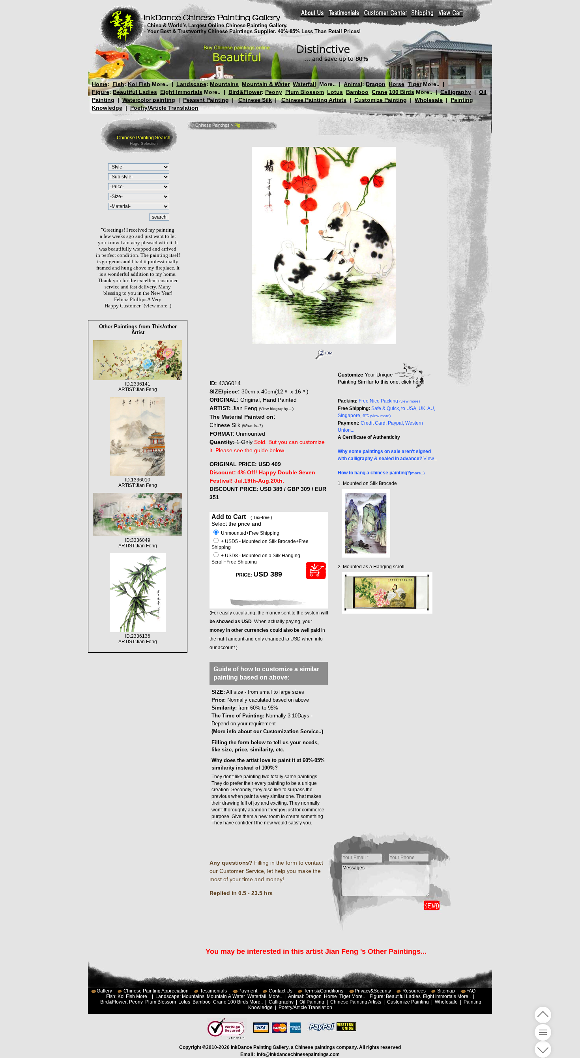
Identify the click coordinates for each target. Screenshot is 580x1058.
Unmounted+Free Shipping (249, 533)
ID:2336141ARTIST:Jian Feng (137, 386)
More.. (160, 84)
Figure (100, 92)
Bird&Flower (245, 92)
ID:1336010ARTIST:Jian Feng (137, 482)
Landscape (191, 84)
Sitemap (446, 991)
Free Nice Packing (389, 401)
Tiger (414, 84)
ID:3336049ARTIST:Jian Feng (137, 543)
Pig (237, 125)
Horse (396, 84)
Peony (273, 92)
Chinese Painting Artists (313, 100)
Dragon (375, 84)
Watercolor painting (148, 100)
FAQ (470, 991)
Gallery (104, 991)
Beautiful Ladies (135, 92)
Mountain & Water (266, 84)
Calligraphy (455, 92)
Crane (379, 92)
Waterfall (304, 84)
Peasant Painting (206, 100)
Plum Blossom (304, 92)
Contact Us (280, 991)
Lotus (335, 92)
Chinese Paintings (212, 125)
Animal (353, 84)
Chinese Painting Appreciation (156, 991)
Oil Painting (311, 1002)
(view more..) (157, 306)
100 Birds (401, 92)
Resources (414, 991)
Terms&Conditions (323, 991)
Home (99, 84)
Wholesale (429, 100)
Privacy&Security (373, 991)
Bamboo (357, 92)
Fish (118, 84)
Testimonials (213, 991)
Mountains (224, 84)
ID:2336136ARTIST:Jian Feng (137, 638)
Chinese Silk (255, 100)
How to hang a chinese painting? (381, 473)
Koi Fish (139, 84)
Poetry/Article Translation (164, 108)
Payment (247, 991)
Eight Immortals (181, 92)
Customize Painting (380, 100)
